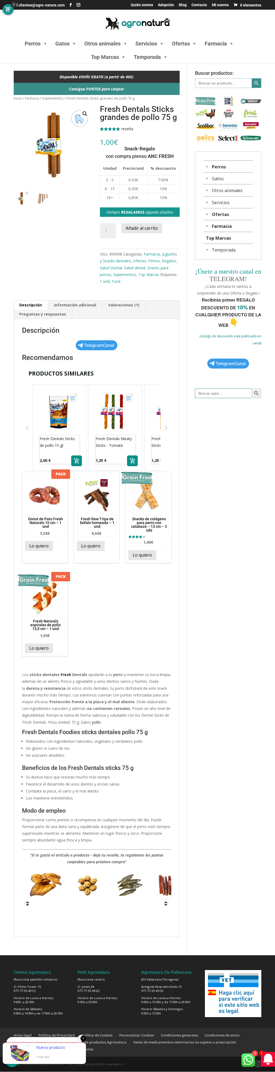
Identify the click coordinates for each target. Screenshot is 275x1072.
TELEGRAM (227, 278)
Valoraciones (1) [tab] (123, 304)
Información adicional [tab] (75, 304)
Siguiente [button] (166, 903)
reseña (127, 128)
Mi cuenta (220, 5)
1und (116, 281)
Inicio (18, 98)
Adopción (166, 5)
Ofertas (181, 43)
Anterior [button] (27, 903)
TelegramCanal (99, 345)
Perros (33, 43)
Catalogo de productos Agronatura (97, 1042)
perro (118, 674)
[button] (85, 114)
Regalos (169, 260)
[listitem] (59, 428)
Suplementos (53, 98)
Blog (183, 5)
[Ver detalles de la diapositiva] (25, 885)
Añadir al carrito (142, 228)
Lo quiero (39, 546)
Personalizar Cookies (136, 1035)
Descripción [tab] (30, 304)
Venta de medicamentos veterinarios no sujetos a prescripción (184, 1042)
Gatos (62, 43)
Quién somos (142, 5)
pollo (96, 722)
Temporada (147, 57)
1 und (105, 281)
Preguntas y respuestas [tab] (42, 314)
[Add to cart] (76, 460)
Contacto (199, 5)
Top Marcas (105, 57)
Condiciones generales (179, 1035)
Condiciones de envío (222, 1035)
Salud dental (134, 267)
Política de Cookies (97, 1035)
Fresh (66, 674)
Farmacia (216, 43)
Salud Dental (111, 267)
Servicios (146, 43)
